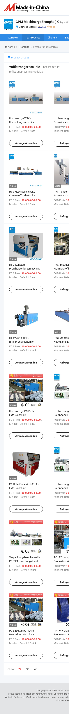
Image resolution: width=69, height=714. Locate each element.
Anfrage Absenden (26, 143)
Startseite (12, 37)
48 (35, 669)
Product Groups (19, 57)
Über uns (52, 37)
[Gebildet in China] (27, 7)
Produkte (35, 37)
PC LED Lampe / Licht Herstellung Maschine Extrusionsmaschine (21, 634)
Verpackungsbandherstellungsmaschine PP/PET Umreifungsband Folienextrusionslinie (32, 561)
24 (19, 669)
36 (27, 669)
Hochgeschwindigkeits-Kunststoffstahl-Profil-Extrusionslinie (22, 195)
